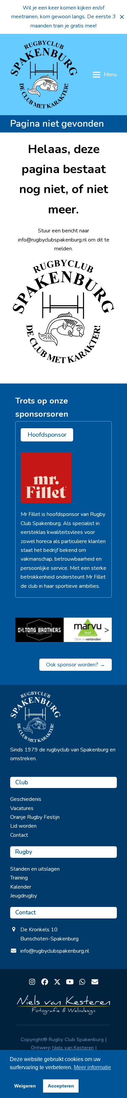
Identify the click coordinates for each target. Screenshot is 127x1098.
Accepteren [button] (61, 1086)
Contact (19, 835)
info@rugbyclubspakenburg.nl (54, 951)
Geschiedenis (25, 799)
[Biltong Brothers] (39, 629)
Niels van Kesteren (73, 1047)
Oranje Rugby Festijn (35, 817)
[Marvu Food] (88, 629)
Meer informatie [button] (92, 1067)
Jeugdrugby (23, 895)
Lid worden (23, 826)
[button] (122, 17)
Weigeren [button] (25, 1086)
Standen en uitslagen (35, 869)
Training (19, 878)
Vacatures (22, 808)
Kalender (20, 887)
